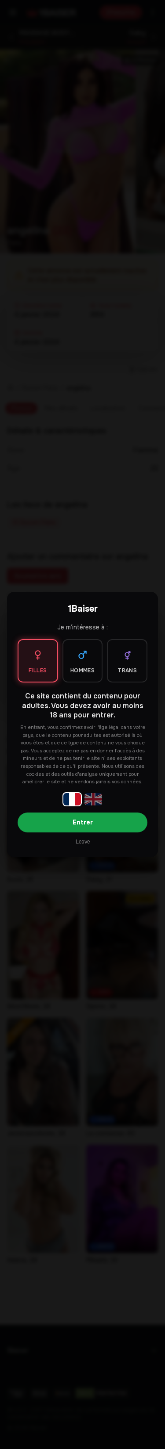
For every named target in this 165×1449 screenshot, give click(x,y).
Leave (83, 841)
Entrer (83, 822)
